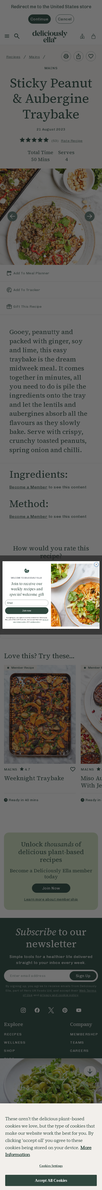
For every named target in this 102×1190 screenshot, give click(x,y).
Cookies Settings (51, 1166)
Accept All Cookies (51, 1180)
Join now (26, 610)
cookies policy (35, 622)
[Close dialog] (96, 564)
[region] (51, 1146)
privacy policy (21, 622)
